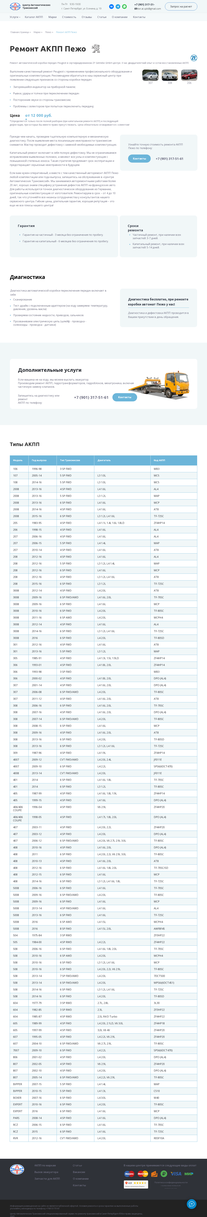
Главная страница (20, 32)
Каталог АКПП (34, 17)
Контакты (139, 17)
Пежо (48, 32)
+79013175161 (53, 1208)
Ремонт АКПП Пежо (66, 32)
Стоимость (69, 17)
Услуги (14, 17)
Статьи (101, 17)
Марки (52, 17)
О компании (119, 17)
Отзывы (87, 17)
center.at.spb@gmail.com (147, 8)
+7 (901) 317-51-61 (169, 158)
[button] (181, 6)
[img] (15, 6)
